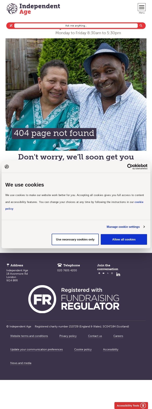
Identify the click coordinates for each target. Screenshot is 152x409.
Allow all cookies (124, 239)
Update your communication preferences (36, 349)
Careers (118, 336)
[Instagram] (112, 277)
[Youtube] (103, 277)
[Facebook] (99, 277)
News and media (20, 363)
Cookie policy (83, 349)
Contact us (95, 336)
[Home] (33, 9)
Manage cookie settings (123, 226)
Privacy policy (68, 336)
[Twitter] (108, 277)
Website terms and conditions (29, 336)
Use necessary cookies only (75, 239)
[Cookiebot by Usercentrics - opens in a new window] (130, 167)
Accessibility (110, 349)
